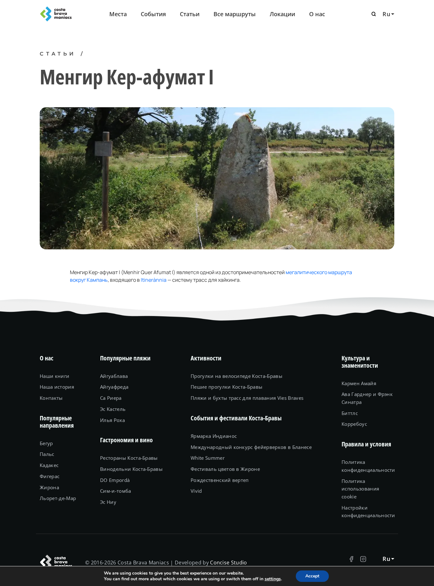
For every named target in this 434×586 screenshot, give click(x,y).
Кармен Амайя (359, 383)
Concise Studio (228, 562)
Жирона (49, 487)
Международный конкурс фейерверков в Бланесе (251, 447)
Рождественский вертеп (220, 480)
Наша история (57, 387)
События (153, 14)
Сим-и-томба (115, 491)
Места (118, 14)
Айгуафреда (114, 387)
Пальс (47, 454)
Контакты (51, 398)
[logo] (66, 14)
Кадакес (49, 465)
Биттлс (350, 413)
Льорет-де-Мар (58, 498)
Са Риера (111, 398)
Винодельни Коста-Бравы (131, 469)
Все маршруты (235, 14)
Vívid (196, 491)
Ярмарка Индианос (214, 436)
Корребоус (354, 424)
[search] (373, 13)
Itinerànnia (153, 279)
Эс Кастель (112, 409)
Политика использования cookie (360, 489)
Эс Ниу (108, 502)
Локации (282, 14)
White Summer (208, 458)
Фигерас (49, 476)
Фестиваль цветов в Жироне (225, 469)
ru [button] (386, 14)
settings (273, 579)
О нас (317, 14)
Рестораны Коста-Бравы (129, 458)
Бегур (46, 443)
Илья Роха (112, 420)
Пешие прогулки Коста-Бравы (226, 387)
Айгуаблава (114, 376)
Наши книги (54, 376)
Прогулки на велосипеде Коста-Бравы (236, 376)
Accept (312, 576)
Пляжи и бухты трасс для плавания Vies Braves (247, 398)
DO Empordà (115, 480)
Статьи (190, 14)
